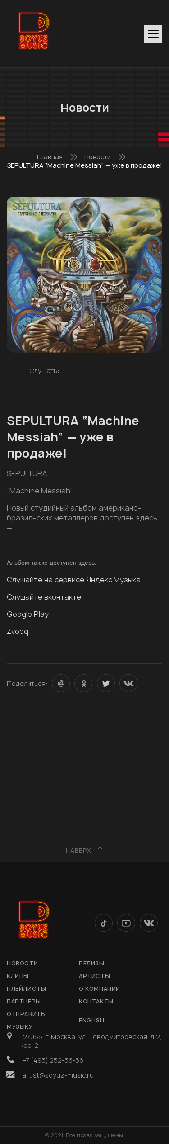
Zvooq (17, 631)
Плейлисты (26, 989)
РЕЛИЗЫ (92, 963)
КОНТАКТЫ (96, 1001)
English (91, 1020)
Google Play (28, 614)
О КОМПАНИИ (99, 989)
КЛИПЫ (18, 976)
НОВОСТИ (22, 963)
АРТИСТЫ (94, 976)
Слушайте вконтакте (44, 597)
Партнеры (24, 1001)
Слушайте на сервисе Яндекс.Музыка (74, 580)
